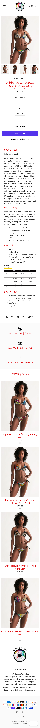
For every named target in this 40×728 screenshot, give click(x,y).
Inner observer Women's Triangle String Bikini (20, 567)
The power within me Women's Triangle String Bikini (20, 502)
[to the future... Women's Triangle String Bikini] (20, 603)
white (20, 443)
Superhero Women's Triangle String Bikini (20, 436)
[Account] (28, 6)
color (20, 97)
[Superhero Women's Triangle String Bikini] (20, 406)
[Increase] (23, 120)
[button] (32, 6)
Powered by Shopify (20, 723)
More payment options (20, 139)
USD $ (18, 716)
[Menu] (4, 6)
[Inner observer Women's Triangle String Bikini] (20, 537)
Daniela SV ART (23, 721)
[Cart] (36, 6)
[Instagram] (17, 712)
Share (22, 317)
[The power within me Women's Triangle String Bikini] (20, 472)
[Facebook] (20, 712)
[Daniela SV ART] (20, 6)
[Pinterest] (23, 712)
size (20, 109)
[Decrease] (16, 120)
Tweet (11, 317)
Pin (31, 317)
